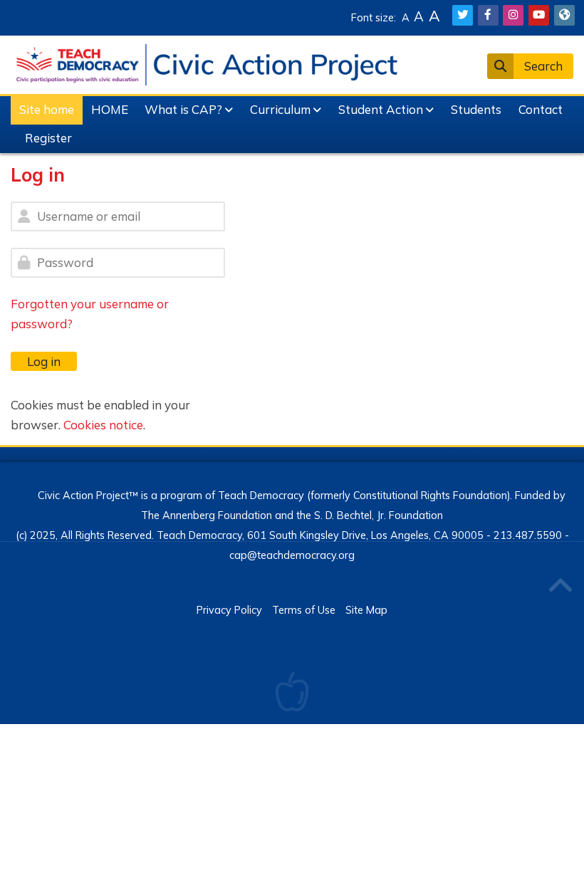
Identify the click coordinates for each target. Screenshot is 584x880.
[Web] (564, 15)
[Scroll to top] (560, 587)
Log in (44, 361)
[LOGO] (206, 63)
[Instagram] (513, 15)
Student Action (380, 109)
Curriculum (280, 109)
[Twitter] (462, 15)
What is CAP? (183, 109)
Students (476, 109)
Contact (540, 109)
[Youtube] (538, 15)
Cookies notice (103, 424)
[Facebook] (488, 15)
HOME (109, 109)
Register (48, 137)
